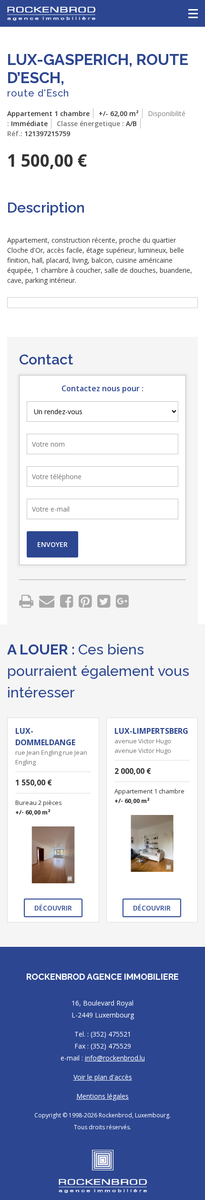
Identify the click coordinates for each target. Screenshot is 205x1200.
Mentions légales (102, 1096)
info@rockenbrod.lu (115, 1057)
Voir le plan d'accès (102, 1077)
